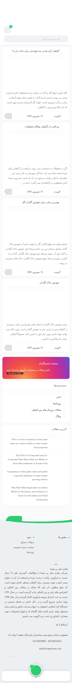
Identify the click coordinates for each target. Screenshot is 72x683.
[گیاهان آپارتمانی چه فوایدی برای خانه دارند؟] (36, 73)
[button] (55, 564)
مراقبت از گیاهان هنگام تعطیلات (42, 126)
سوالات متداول (27, 542)
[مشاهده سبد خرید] (7, 30)
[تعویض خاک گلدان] (36, 305)
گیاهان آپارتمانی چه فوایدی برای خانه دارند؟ (35, 50)
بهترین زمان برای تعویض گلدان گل (40, 202)
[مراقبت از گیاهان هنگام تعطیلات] (36, 149)
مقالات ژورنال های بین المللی (46, 410)
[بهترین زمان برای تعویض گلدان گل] (36, 225)
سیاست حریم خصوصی (23, 547)
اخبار (58, 397)
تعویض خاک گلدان (49, 282)
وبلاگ (58, 416)
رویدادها (57, 403)
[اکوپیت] (37, 18)
